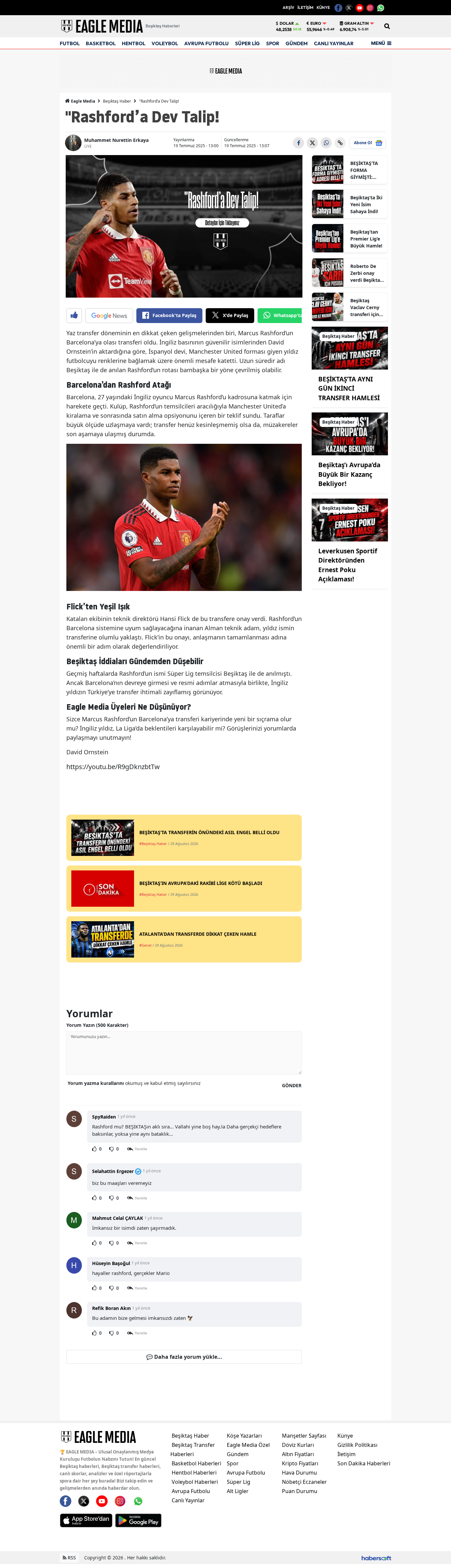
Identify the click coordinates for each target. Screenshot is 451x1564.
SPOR (272, 43)
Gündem (238, 1454)
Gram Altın (356, 23)
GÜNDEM (297, 43)
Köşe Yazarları (244, 1435)
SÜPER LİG (247, 43)
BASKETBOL (101, 43)
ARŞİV (288, 7)
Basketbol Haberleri (196, 1463)
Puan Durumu (299, 1491)
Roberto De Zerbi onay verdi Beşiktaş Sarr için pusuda (366, 273)
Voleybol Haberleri (195, 1481)
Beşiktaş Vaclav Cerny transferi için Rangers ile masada (364, 307)
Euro (315, 23)
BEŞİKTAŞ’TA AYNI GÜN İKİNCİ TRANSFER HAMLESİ (349, 388)
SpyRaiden (104, 1117)
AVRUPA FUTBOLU (206, 43)
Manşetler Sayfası (304, 1435)
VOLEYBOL (165, 43)
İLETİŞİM (305, 7)
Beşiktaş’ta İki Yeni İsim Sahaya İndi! (366, 204)
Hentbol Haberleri (194, 1472)
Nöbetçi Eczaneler (304, 1481)
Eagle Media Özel (248, 1445)
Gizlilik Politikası (357, 1445)
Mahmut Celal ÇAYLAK (117, 1218)
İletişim (346, 1454)
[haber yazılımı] (376, 1557)
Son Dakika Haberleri (363, 1463)
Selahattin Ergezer (113, 1171)
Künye (345, 1435)
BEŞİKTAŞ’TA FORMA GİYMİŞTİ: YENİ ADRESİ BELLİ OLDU (364, 170)
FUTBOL (70, 43)
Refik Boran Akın (111, 1308)
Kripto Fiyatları (300, 1463)
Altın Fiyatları (298, 1454)
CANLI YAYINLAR (334, 43)
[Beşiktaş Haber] (350, 347)
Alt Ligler (238, 1491)
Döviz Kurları (298, 1445)
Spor (233, 1463)
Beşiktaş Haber (117, 101)
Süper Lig (238, 1481)
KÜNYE (323, 7)
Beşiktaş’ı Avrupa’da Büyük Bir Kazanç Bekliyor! (349, 474)
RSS (71, 1557)
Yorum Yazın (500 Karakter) (97, 1025)
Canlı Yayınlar (188, 1500)
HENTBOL (133, 43)
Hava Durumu (299, 1472)
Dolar (287, 23)
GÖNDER (291, 1085)
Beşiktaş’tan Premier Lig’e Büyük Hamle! (366, 239)
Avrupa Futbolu (191, 1491)
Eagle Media (82, 101)
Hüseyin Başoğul (111, 1263)
